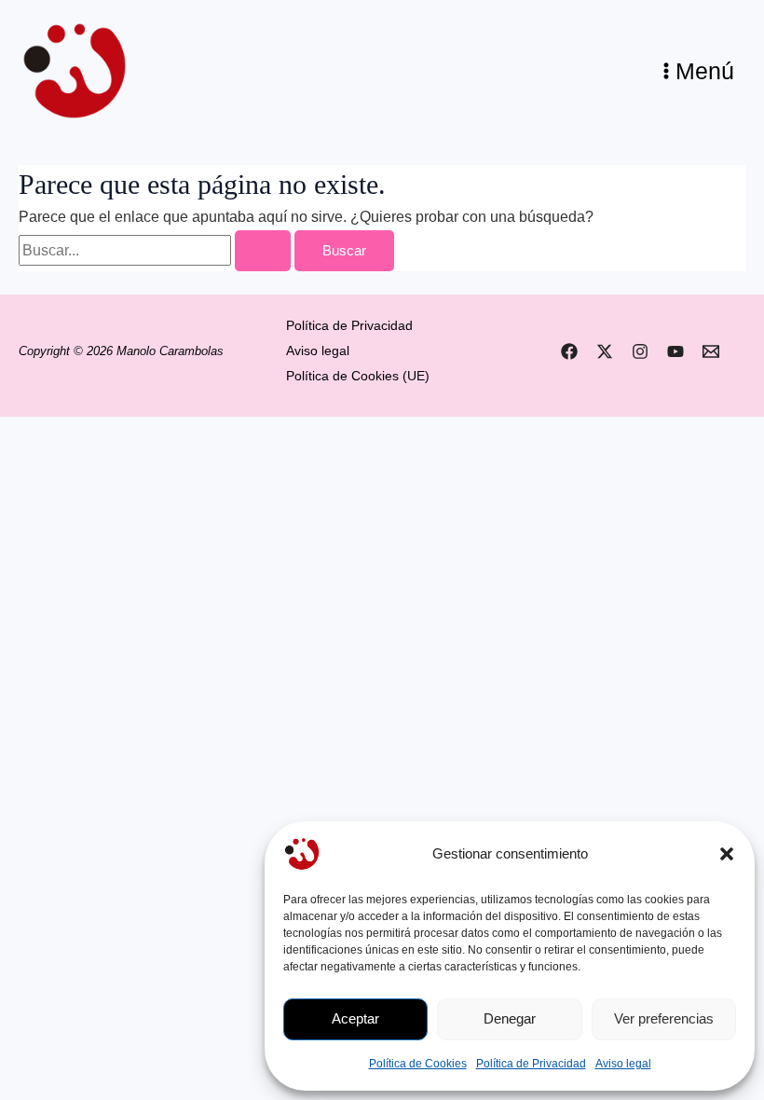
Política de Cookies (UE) (358, 376)
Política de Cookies (418, 1063)
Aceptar (355, 1018)
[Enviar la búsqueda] (263, 251)
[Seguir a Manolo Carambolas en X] (604, 351)
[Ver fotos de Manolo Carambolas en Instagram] (640, 351)
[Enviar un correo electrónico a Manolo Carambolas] (711, 351)
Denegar (510, 1018)
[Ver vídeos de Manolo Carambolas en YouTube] (675, 351)
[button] (726, 854)
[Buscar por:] (156, 249)
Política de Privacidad (531, 1063)
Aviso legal (623, 1063)
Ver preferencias (664, 1018)
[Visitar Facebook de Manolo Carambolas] (569, 351)
